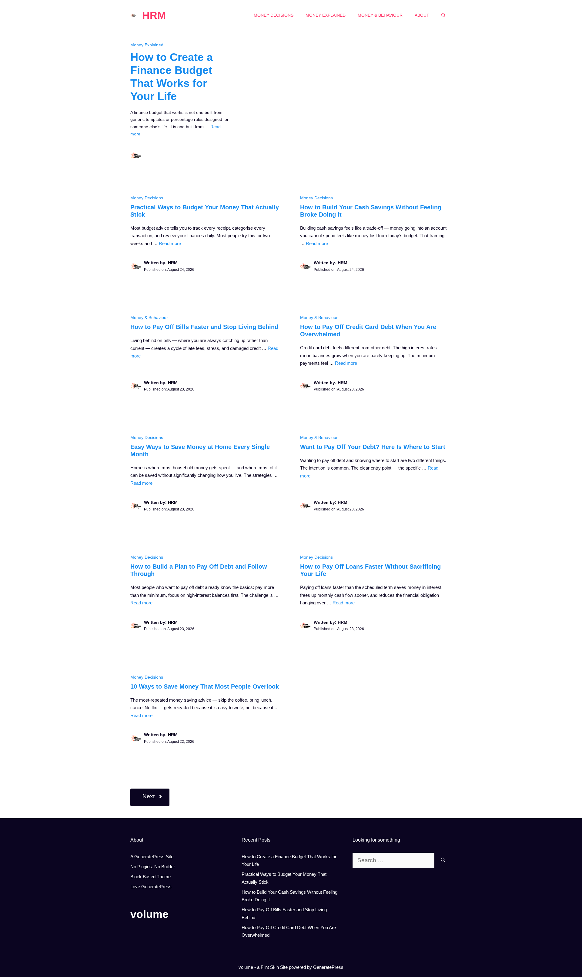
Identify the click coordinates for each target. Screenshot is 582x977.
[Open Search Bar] (443, 15)
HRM (154, 15)
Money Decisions (273, 15)
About (422, 15)
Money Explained (326, 15)
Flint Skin (270, 967)
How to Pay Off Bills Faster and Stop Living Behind (204, 327)
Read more (170, 243)
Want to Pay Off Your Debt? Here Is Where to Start (372, 447)
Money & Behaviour (380, 15)
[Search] (443, 860)
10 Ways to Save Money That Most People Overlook (204, 686)
